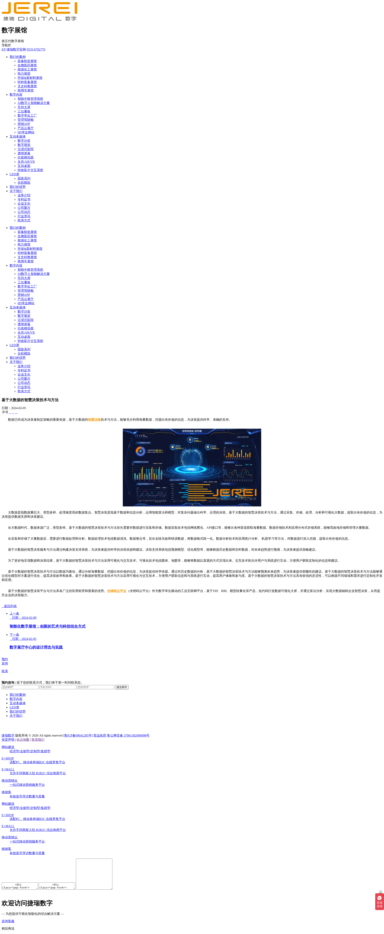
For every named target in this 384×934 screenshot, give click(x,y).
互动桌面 (24, 166)
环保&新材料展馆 (30, 77)
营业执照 (99, 735)
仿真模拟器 (26, 157)
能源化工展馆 (27, 69)
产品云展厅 (26, 128)
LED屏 (14, 174)
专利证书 (24, 199)
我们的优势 (18, 186)
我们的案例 (18, 56)
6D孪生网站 (26, 132)
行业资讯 (24, 216)
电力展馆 (24, 73)
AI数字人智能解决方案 (34, 103)
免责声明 (8, 739)
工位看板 (24, 111)
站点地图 (23, 739)
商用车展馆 (26, 90)
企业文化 (24, 203)
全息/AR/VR (26, 161)
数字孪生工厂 (27, 115)
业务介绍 (24, 195)
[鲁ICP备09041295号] (78, 735)
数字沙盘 (24, 140)
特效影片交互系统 (30, 170)
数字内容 (16, 94)
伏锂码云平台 (116, 591)
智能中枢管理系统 (30, 98)
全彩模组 (24, 182)
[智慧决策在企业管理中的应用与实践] (192, 505)
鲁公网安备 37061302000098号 (128, 735)
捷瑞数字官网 (16, 49)
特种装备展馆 (27, 82)
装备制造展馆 (27, 61)
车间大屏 (24, 107)
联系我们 (38, 739)
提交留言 (122, 687)
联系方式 (24, 220)
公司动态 (24, 212)
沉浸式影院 (26, 149)
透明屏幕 (24, 153)
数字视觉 (24, 145)
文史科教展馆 (27, 86)
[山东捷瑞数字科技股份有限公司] (42, 20)
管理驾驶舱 (26, 119)
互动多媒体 (18, 136)
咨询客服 (8, 921)
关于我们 (16, 191)
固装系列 (24, 178)
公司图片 (24, 207)
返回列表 (9, 606)
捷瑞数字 (8, 735)
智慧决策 (94, 419)
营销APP (24, 124)
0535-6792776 (36, 49)
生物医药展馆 (27, 65)
